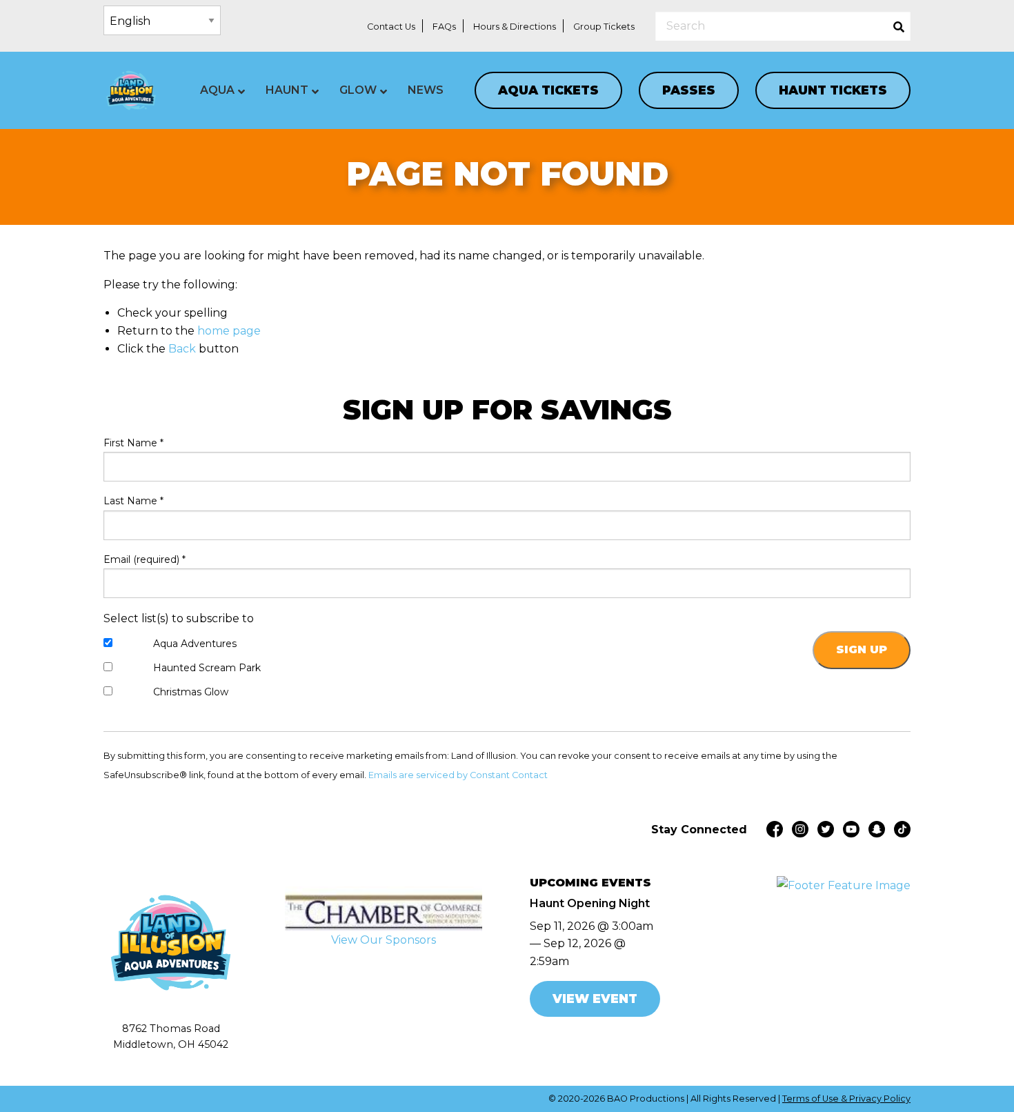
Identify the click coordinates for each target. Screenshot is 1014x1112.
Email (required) (144, 559)
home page (229, 330)
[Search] (899, 26)
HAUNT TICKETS (833, 90)
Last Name (133, 501)
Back (182, 348)
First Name (133, 443)
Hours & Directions (514, 26)
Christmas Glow (190, 692)
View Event (595, 998)
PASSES (688, 90)
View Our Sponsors (383, 939)
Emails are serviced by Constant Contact (458, 775)
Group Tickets (604, 26)
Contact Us (391, 26)
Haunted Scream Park (207, 668)
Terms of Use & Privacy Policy (846, 1098)
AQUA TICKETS (548, 90)
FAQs (444, 26)
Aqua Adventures (195, 643)
